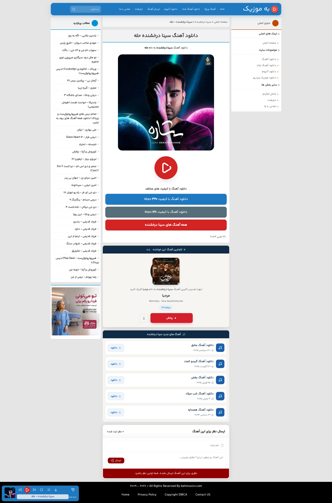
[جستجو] (73, 9)
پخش (169, 318)
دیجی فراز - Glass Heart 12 (81, 137)
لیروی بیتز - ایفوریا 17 (84, 159)
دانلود (113, 348)
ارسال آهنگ (153, 9)
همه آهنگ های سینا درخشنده (166, 224)
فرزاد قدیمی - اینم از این (82, 236)
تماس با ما (124, 9)
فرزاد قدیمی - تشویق (84, 251)
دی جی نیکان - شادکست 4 (81, 207)
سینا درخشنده (203, 22)
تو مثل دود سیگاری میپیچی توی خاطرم (79, 60)
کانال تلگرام (269, 94)
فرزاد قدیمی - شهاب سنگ (81, 244)
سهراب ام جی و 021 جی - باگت (79, 50)
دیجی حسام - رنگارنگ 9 (83, 200)
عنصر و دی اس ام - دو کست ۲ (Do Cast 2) (78, 168)
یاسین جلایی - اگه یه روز (82, 36)
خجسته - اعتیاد (87, 144)
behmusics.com (191, 486)
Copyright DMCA (176, 494)
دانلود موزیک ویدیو (264, 78)
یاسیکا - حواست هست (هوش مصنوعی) (80, 105)
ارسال (118, 460)
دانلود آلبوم (170, 9)
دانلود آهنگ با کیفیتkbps (166, 199)
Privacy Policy (147, 494)
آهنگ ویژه (210, 9)
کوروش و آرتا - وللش (84, 152)
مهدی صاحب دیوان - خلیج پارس (78, 43)
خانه (222, 9)
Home (125, 494)
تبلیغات (139, 9)
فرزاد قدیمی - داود (85, 229)
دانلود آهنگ (269, 59)
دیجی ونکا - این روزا (84, 214)
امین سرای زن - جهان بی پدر (80, 178)
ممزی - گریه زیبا (87, 88)
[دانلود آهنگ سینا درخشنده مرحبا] (166, 271)
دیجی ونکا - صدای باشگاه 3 (80, 95)
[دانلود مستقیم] (144, 318)
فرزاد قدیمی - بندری (84, 222)
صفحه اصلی (220, 22)
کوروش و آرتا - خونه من (82, 270)
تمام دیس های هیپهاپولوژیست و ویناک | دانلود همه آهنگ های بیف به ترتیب (77, 118)
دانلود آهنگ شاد (191, 9)
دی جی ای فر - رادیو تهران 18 (80, 192)
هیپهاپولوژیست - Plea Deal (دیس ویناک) (77, 260)
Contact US (202, 494)
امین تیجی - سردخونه (83, 185)
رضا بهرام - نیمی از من (83, 277)
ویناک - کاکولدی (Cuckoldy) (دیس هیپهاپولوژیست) (77, 71)
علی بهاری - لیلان (86, 130)
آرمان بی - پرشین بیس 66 (81, 81)
